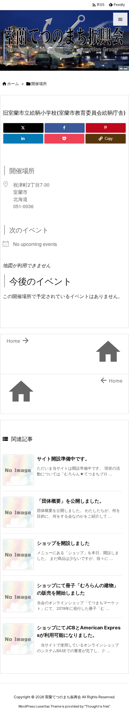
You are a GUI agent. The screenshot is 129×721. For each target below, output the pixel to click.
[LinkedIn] (23, 138)
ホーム (13, 83)
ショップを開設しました (63, 543)
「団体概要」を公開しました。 (70, 501)
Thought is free (97, 706)
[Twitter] (23, 128)
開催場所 (39, 83)
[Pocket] (64, 138)
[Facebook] (65, 128)
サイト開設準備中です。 (63, 459)
